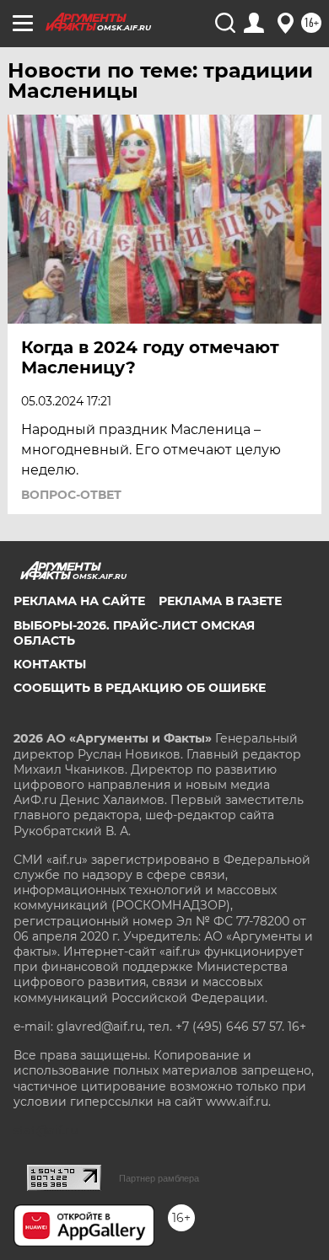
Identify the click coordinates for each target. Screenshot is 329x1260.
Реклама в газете (220, 601)
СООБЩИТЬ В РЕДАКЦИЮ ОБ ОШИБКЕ (139, 687)
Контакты (49, 664)
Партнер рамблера (159, 1178)
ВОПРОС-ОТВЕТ (71, 495)
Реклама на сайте (79, 601)
